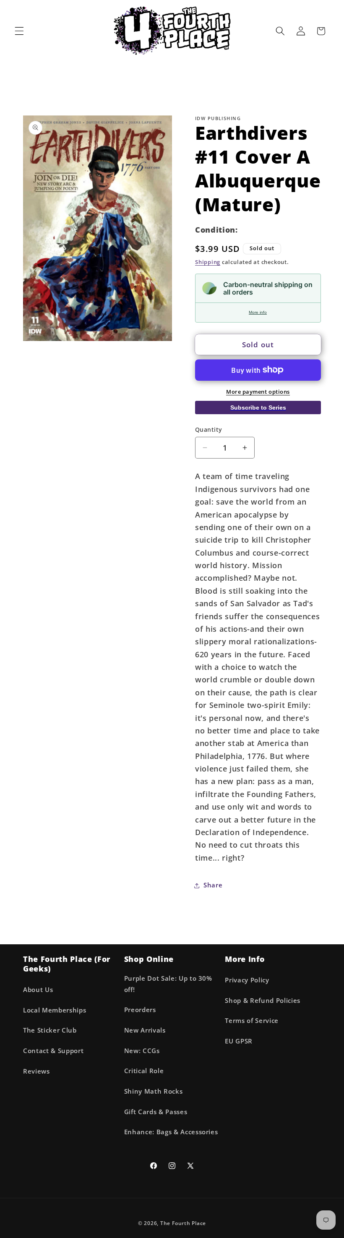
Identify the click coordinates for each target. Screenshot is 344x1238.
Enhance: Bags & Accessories (171, 1132)
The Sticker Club (50, 1030)
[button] (19, 31)
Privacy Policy (247, 980)
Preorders (140, 1009)
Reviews (36, 1071)
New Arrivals (145, 1030)
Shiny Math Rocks (153, 1091)
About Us (38, 989)
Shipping (207, 262)
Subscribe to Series (258, 407)
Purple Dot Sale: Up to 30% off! (168, 984)
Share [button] (212, 885)
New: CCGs (142, 1050)
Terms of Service (252, 1020)
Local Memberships (54, 1010)
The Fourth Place (183, 1223)
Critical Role (144, 1070)
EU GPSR (239, 1041)
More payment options (258, 391)
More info (258, 312)
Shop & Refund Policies (262, 1000)
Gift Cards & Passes (156, 1111)
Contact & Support (53, 1050)
